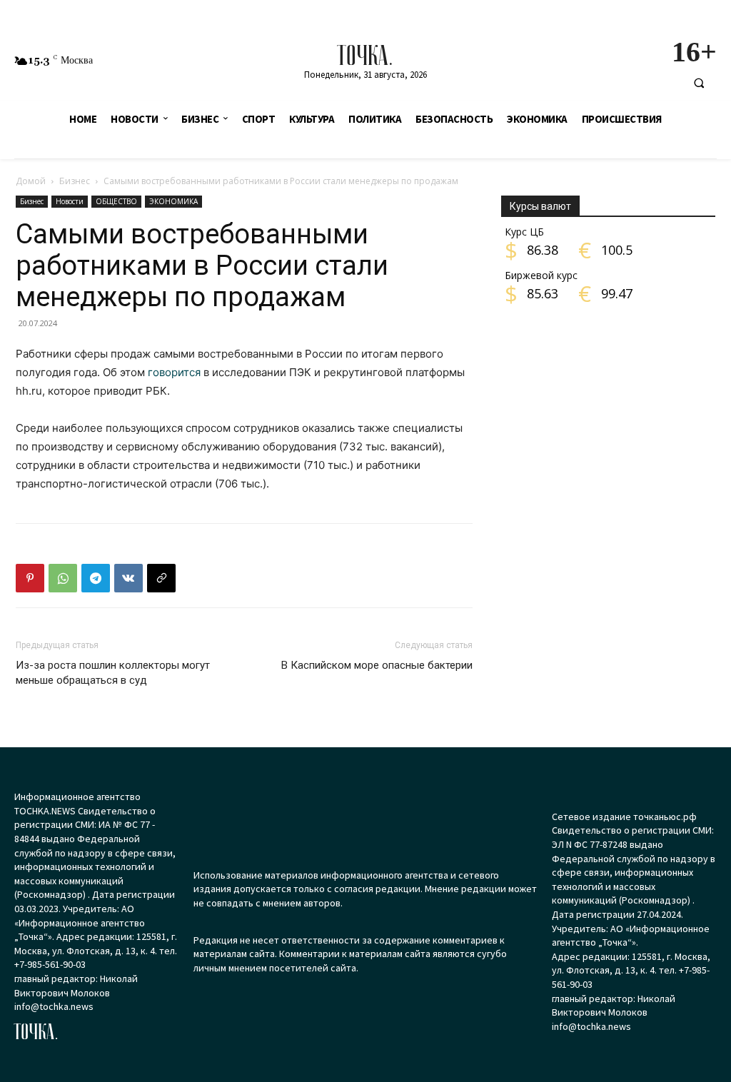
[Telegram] (95, 578)
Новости (70, 201)
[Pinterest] (30, 578)
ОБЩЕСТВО (116, 201)
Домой (31, 181)
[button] (699, 83)
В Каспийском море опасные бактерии (377, 665)
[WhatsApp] (63, 578)
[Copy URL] (161, 578)
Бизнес (74, 181)
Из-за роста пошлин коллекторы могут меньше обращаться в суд (113, 673)
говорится (174, 372)
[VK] (128, 578)
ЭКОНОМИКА (173, 201)
